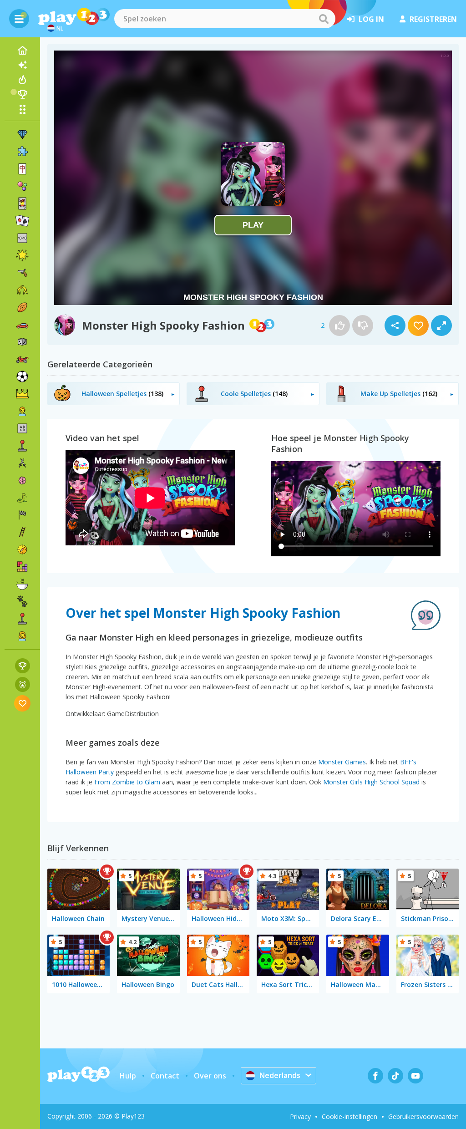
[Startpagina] (22, 50)
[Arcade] (22, 445)
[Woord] (22, 428)
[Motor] (22, 359)
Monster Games (342, 762)
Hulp (128, 1076)
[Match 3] (22, 134)
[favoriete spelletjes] (22, 703)
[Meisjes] (22, 636)
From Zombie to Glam (127, 782)
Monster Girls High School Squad (371, 782)
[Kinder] (22, 411)
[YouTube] (415, 1075)
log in (371, 19)
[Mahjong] (22, 169)
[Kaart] (22, 203)
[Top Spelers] (22, 94)
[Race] (22, 515)
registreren (433, 19)
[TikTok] (395, 1075)
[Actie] (22, 463)
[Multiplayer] (22, 618)
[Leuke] (22, 255)
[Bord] (22, 342)
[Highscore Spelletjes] (22, 665)
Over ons (210, 1076)
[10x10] (22, 238)
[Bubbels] (22, 186)
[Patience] (22, 220)
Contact (165, 1076)
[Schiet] (22, 272)
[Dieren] (22, 601)
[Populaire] (22, 79)
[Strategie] (22, 393)
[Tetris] (22, 566)
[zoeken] (323, 18)
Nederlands (279, 1075)
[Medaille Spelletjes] (22, 684)
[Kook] (22, 584)
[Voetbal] (22, 376)
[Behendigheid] (22, 532)
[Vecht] (22, 290)
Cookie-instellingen (349, 1116)
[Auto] (22, 324)
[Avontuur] (22, 549)
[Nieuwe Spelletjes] (22, 65)
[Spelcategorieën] (22, 109)
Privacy (300, 1116)
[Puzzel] (22, 151)
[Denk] (22, 480)
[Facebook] (375, 1075)
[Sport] (22, 307)
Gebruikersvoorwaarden (423, 1116)
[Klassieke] (22, 497)
